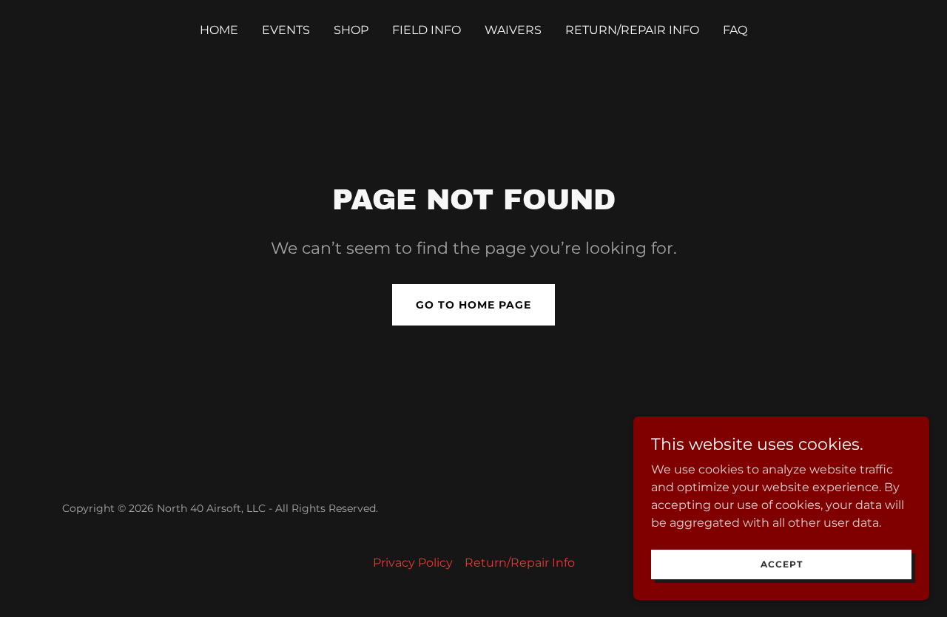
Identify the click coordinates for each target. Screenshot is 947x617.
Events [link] (286, 30)
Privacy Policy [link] (413, 563)
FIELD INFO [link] (426, 30)
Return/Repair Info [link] (632, 30)
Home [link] (219, 30)
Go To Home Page (473, 304)
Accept (782, 564)
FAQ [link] (735, 30)
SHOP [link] (351, 30)
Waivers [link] (513, 30)
